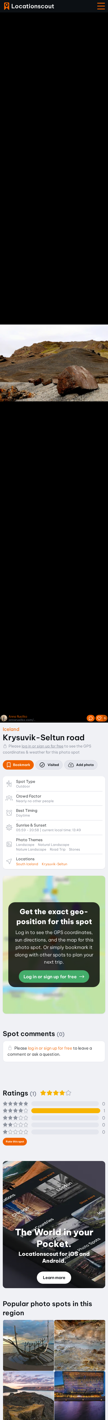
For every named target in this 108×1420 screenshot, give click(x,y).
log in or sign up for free (42, 746)
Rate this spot (15, 1141)
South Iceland (27, 864)
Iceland (11, 729)
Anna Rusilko (18, 716)
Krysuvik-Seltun (54, 864)
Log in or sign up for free (51, 976)
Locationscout (29, 6)
